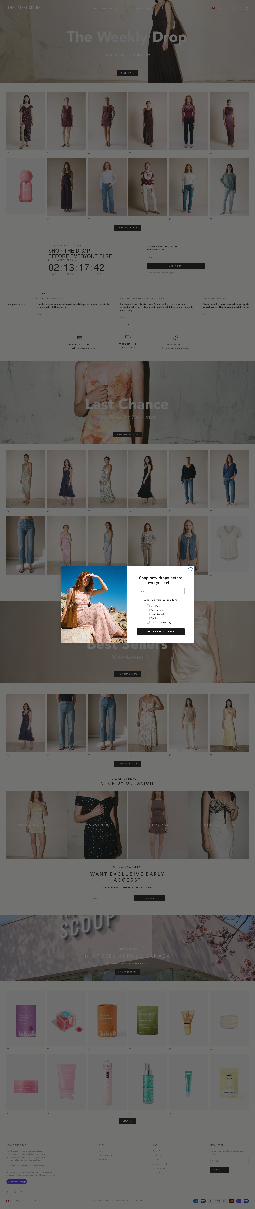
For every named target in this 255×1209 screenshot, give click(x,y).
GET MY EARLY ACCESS (160, 631)
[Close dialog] (190, 569)
